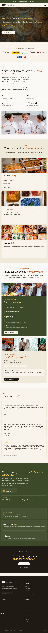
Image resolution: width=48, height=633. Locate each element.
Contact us (27, 615)
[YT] (11, 593)
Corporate (4, 602)
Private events (4, 605)
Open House (27, 592)
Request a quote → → (8, 32)
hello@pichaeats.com (29, 621)
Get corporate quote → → (11, 332)
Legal (45, 630)
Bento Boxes (27, 588)
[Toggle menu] (45, 5)
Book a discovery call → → (11, 379)
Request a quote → (24, 563)
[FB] (8, 593)
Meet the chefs (28, 604)
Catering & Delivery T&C (30, 594)
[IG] (3, 593)
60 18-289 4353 (28, 619)
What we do (27, 602)
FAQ (2, 619)
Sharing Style (27, 590)
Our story (3, 615)
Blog (2, 617)
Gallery (3, 607)
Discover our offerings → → (7, 37)
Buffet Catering (28, 586)
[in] (5, 593)
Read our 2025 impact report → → (9, 503)
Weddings (3, 604)
